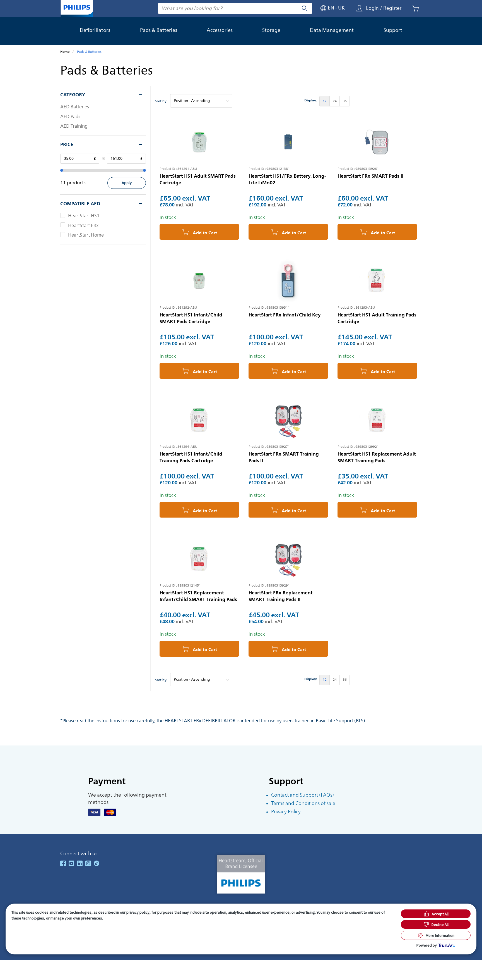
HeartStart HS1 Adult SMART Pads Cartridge (198, 179)
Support (393, 30)
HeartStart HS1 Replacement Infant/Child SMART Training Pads (198, 596)
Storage (271, 30)
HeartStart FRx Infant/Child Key (285, 314)
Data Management (332, 30)
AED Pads (70, 116)
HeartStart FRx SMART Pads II (370, 176)
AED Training (74, 126)
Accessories (220, 30)
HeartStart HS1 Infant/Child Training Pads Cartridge (191, 457)
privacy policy (138, 912)
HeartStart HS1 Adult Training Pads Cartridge (377, 318)
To (103, 158)
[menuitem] (324, 101)
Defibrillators (95, 30)
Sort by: (161, 101)
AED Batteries (74, 107)
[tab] (103, 95)
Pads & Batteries (158, 30)
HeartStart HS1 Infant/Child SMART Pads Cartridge (191, 318)
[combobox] (235, 8)
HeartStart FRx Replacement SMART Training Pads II (281, 596)
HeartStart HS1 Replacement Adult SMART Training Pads (377, 457)
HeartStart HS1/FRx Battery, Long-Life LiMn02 (287, 179)
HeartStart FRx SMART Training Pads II (284, 457)
